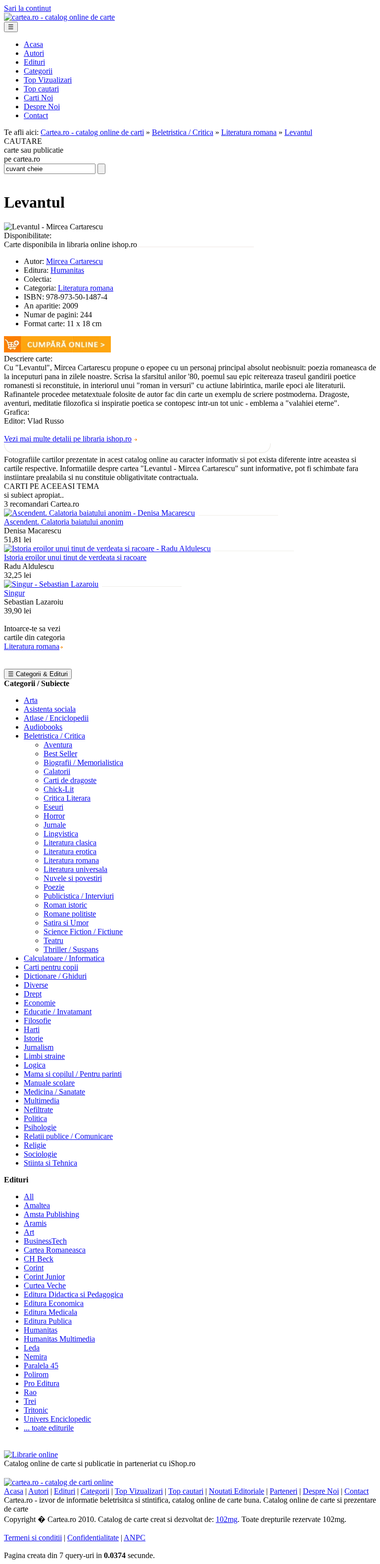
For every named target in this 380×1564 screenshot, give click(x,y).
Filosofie (37, 1020)
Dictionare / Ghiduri (55, 976)
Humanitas (67, 270)
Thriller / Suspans (71, 949)
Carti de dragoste (70, 780)
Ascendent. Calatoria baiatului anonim (63, 522)
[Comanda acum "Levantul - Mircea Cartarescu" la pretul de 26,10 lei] (57, 350)
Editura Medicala (50, 1312)
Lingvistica (61, 833)
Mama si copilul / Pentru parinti (73, 1074)
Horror (54, 816)
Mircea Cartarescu (74, 261)
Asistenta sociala (50, 709)
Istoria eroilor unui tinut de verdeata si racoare (75, 557)
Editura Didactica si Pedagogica (73, 1294)
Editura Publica (48, 1321)
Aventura (58, 744)
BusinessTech (45, 1241)
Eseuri (53, 807)
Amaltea (37, 1205)
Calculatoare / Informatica (64, 958)
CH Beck (38, 1259)
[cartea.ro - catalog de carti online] (58, 1482)
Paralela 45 (41, 1365)
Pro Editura (41, 1383)
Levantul (298, 132)
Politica (35, 1118)
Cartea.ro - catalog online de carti (92, 132)
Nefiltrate (38, 1109)
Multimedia (41, 1100)
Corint (34, 1267)
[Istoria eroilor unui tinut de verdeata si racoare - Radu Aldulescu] (107, 548)
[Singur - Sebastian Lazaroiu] (51, 584)
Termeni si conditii (33, 1537)
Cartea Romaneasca (55, 1250)
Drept (33, 994)
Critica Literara (67, 798)
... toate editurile (49, 1428)
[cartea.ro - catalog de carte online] (59, 17)
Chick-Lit (59, 789)
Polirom (36, 1374)
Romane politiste (70, 914)
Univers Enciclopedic (57, 1419)
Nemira (35, 1356)
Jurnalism (38, 1047)
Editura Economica (54, 1303)
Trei (30, 1401)
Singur (14, 593)
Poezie (54, 887)
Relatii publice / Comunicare (68, 1136)
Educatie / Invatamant (58, 1011)
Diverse (36, 985)
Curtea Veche (45, 1285)
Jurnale (55, 825)
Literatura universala (75, 869)
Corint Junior (44, 1276)
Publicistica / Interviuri (79, 896)
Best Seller (60, 753)
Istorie (33, 1038)
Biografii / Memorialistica (83, 762)
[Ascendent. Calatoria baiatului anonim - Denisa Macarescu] (99, 513)
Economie (39, 1003)
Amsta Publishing (51, 1214)
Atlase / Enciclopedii (56, 718)
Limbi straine (44, 1056)
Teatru (53, 940)
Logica (35, 1065)
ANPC (134, 1537)
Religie (35, 1145)
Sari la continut (27, 8)
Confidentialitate (93, 1537)
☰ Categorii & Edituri (38, 674)
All (29, 1196)
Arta (31, 700)
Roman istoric (65, 905)
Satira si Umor (66, 922)
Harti (32, 1029)
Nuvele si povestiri (73, 878)
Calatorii (57, 771)
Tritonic (36, 1410)
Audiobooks (43, 727)
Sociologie (40, 1154)
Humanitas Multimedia (59, 1339)
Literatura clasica (70, 842)
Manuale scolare (49, 1083)
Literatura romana (249, 132)
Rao (30, 1392)
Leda (32, 1348)
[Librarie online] (31, 1454)
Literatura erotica (70, 851)
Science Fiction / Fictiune (83, 931)
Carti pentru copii (51, 967)
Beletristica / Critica (182, 132)
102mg (227, 1519)
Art (29, 1232)
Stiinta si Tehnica (50, 1163)
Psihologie (40, 1127)
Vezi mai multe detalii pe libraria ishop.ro (68, 438)
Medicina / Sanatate (54, 1091)
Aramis (35, 1223)
